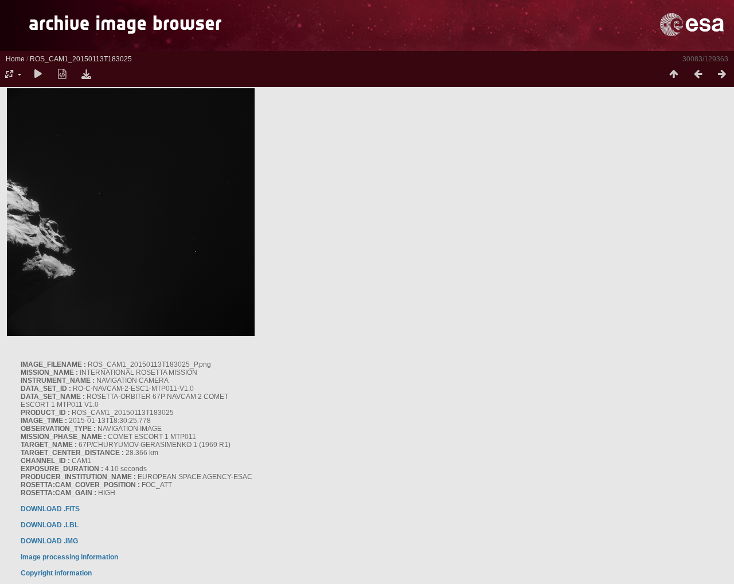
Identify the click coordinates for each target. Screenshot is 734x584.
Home (15, 59)
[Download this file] (86, 74)
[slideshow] (38, 74)
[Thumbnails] (674, 74)
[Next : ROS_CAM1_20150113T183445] (722, 74)
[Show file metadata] (62, 74)
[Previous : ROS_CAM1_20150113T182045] (698, 74)
